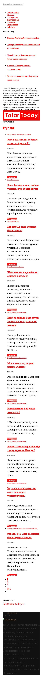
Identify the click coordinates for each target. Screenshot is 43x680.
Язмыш (11, 22)
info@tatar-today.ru (13, 603)
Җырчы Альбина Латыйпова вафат (23, 38)
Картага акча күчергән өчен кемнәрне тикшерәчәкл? (21, 492)
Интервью (12, 24)
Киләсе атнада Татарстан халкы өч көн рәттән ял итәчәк (23, 321)
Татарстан (12, 17)
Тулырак (12, 177)
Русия (9, 134)
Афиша (11, 27)
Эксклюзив (13, 12)
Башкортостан (12, 528)
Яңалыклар (13, 20)
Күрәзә (10, 15)
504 (9, 589)
